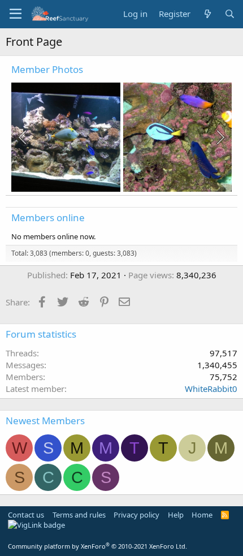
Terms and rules (79, 515)
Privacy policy (136, 515)
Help (176, 515)
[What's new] (207, 13)
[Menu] (15, 14)
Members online (48, 217)
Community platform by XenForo (97, 546)
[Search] (230, 13)
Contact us (26, 515)
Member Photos (47, 69)
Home (202, 515)
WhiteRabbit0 (211, 388)
